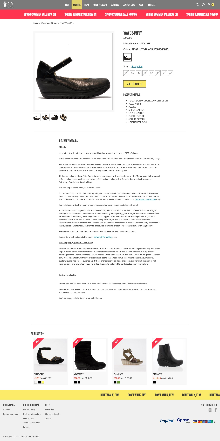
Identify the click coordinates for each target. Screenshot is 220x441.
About (141, 4)
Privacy (26, 427)
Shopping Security (52, 414)
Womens (77, 4)
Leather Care (129, 4)
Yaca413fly (118, 374)
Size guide (137, 66)
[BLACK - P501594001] (79, 382)
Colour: (146, 49)
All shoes (55, 23)
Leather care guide (10, 414)
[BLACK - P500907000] (154, 382)
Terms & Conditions (31, 422)
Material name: (136, 43)
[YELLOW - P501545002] (43, 382)
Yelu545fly (39, 374)
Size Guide (49, 409)
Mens (86, 4)
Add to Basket (134, 84)
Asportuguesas (100, 4)
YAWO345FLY (67, 23)
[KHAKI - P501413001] (118, 382)
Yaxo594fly (79, 374)
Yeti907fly (157, 374)
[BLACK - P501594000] (75, 382)
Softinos (115, 4)
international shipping (146, 199)
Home (67, 4)
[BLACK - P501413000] (115, 382)
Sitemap (48, 418)
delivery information (103, 236)
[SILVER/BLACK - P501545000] (35, 382)
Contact (152, 4)
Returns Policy (29, 409)
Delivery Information (31, 414)
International (28, 418)
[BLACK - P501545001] (39, 382)
